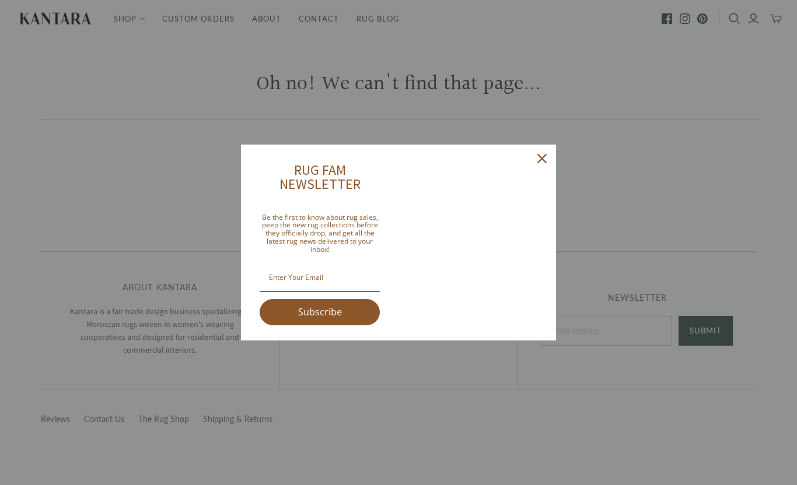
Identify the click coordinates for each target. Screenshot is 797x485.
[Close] (542, 159)
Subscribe (320, 311)
